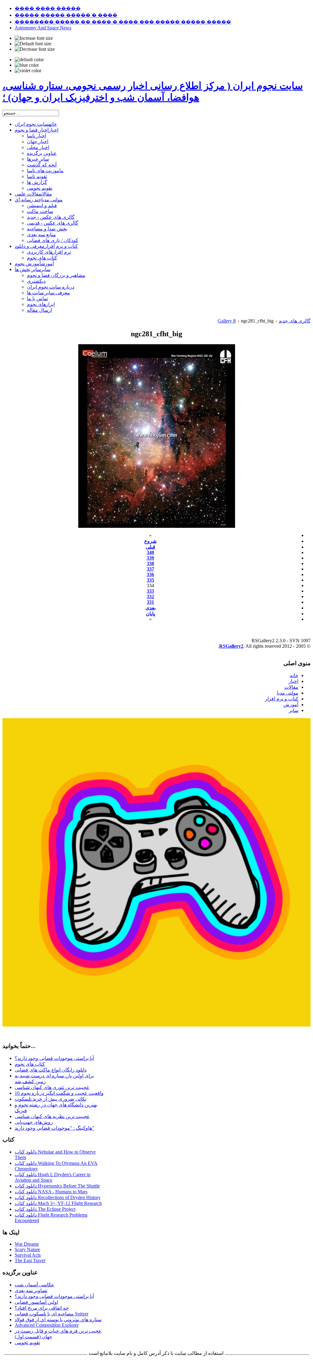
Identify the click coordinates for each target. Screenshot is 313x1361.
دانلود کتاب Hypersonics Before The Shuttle (57, 1185)
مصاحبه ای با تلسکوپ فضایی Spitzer (51, 1313)
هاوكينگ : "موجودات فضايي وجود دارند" (54, 1128)
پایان (150, 613)
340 (150, 552)
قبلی (150, 547)
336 (150, 574)
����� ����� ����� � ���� (66, 15)
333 (150, 591)
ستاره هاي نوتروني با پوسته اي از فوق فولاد (58, 1319)
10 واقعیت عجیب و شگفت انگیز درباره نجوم (59, 1093)
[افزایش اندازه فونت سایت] (34, 38)
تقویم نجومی (27, 1342)
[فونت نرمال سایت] (33, 44)
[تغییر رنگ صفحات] (29, 59)
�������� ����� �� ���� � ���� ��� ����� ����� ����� (123, 21)
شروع (150, 541)
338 (150, 563)
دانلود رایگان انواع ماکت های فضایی (51, 1069)
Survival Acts (28, 1255)
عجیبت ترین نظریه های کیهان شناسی (52, 1116)
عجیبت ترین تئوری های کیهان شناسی (52, 1087)
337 (150, 569)
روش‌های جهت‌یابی (34, 1122)
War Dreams (27, 1244)
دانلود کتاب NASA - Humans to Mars (51, 1191)
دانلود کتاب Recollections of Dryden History (58, 1197)
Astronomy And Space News (43, 27)
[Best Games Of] (156, 1024)
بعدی (150, 607)
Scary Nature (27, 1249)
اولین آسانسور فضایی (36, 1302)
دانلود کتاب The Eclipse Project (45, 1209)
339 (150, 558)
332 (150, 596)
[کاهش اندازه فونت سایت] (35, 49)
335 (150, 580)
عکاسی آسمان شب (34, 1284)
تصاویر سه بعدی (31, 1290)
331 (150, 602)
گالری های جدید (295, 320)
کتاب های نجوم (30, 1064)
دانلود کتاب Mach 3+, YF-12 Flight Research (58, 1203)
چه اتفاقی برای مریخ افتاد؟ (42, 1308)
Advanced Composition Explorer (47, 1325)
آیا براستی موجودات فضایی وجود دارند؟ (54, 1058)
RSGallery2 (231, 646)
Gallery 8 (227, 320)
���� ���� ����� (48, 8)
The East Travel (30, 1260)
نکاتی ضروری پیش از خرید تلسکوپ (50, 1099)
